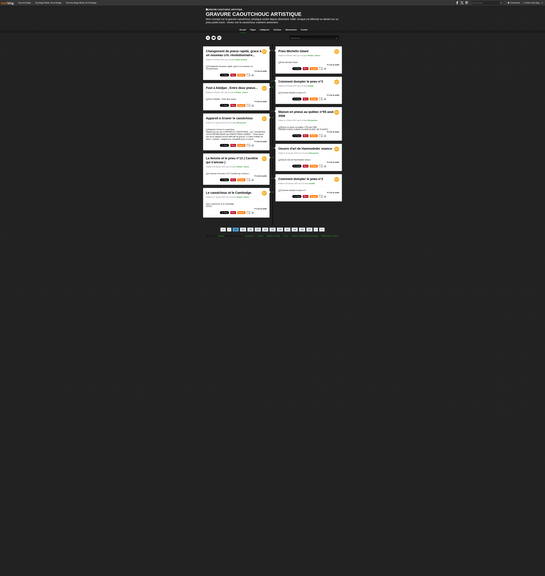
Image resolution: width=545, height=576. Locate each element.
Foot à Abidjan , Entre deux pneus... (232, 88)
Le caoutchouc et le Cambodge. (229, 192)
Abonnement (291, 30)
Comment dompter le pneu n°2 (300, 179)
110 (309, 229)
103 (257, 229)
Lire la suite (261, 71)
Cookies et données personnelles (305, 236)
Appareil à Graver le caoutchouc (229, 118)
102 (250, 229)
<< (223, 229)
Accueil (242, 30)
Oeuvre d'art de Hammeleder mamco (305, 148)
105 (272, 229)
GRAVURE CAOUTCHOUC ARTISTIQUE (253, 14)
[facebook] (457, 2)
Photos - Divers (241, 92)
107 (287, 229)
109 (302, 229)
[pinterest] (466, 2)
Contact (304, 30)
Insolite (311, 86)
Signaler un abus (273, 236)
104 (265, 229)
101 (243, 229)
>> (322, 229)
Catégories (264, 30)
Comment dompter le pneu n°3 (300, 81)
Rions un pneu (241, 60)
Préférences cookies (329, 236)
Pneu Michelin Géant (293, 51)
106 (279, 229)
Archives (277, 30)
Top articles (249, 236)
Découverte (241, 123)
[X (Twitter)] (462, 2)
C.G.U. (286, 236)
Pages (253, 30)
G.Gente (221, 236)
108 (294, 229)
